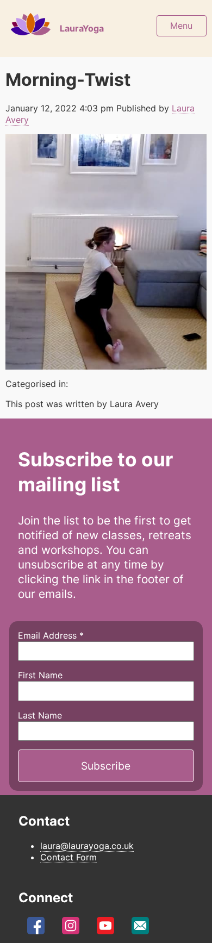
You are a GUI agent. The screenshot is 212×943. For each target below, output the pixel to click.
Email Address (51, 635)
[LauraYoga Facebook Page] (36, 928)
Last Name (40, 715)
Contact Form (68, 857)
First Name (40, 675)
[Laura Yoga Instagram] (70, 928)
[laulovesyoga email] (140, 928)
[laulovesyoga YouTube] (105, 928)
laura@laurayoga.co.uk (87, 845)
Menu (181, 25)
